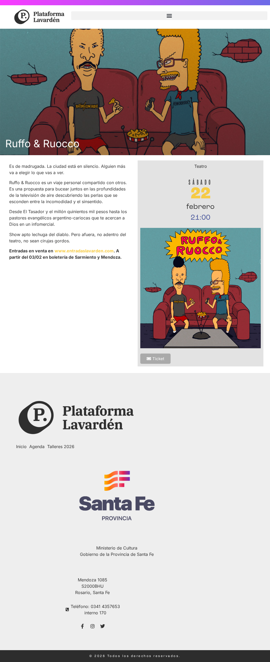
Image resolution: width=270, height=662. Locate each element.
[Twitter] (102, 626)
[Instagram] (92, 626)
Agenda (37, 446)
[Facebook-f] (82, 626)
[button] (169, 15)
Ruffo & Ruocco (42, 143)
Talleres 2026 (60, 446)
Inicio (21, 446)
